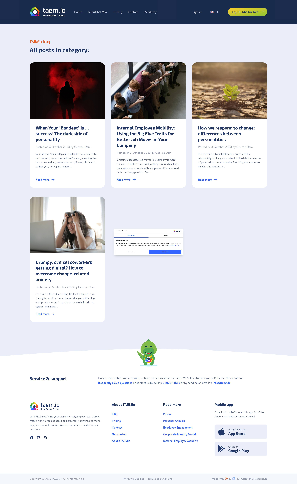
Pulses (167, 414)
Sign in (197, 12)
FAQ (115, 414)
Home (78, 12)
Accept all (165, 252)
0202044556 (171, 383)
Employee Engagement (178, 427)
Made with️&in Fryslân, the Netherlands (239, 479)
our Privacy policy (173, 245)
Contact (133, 12)
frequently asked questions (115, 383)
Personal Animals (174, 421)
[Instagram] (45, 438)
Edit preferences (132, 252)
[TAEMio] (47, 12)
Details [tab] (166, 235)
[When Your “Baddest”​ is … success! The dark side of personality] (67, 125)
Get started (119, 434)
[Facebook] (32, 438)
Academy (150, 12)
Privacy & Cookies (133, 479)
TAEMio (56, 479)
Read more (43, 180)
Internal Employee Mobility (180, 441)
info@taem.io (222, 383)
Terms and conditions (160, 479)
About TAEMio (97, 12)
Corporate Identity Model (179, 434)
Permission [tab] (131, 235)
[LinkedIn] (38, 438)
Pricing (117, 12)
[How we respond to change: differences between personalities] (229, 125)
